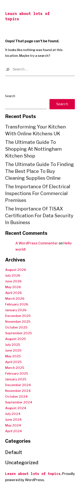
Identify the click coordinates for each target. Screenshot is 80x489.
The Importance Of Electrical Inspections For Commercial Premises (37, 193)
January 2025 (15, 379)
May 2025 (13, 356)
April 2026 (13, 293)
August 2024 (15, 408)
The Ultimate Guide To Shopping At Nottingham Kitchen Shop (33, 149)
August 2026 (15, 270)
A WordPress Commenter (36, 243)
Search (10, 96)
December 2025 (18, 316)
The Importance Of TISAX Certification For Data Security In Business (39, 215)
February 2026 (16, 304)
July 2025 (12, 345)
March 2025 (14, 368)
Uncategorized (21, 462)
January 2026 (15, 310)
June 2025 (13, 350)
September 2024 (18, 402)
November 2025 (17, 322)
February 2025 (16, 373)
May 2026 (13, 287)
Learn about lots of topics (33, 473)
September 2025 (18, 333)
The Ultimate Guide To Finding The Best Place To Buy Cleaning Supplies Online (39, 171)
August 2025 (15, 339)
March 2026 (14, 299)
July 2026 (12, 275)
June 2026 (13, 281)
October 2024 (16, 396)
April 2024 (13, 431)
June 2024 (13, 420)
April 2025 (13, 362)
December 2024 (18, 385)
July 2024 (12, 414)
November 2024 (18, 391)
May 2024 (13, 425)
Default (13, 452)
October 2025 (16, 327)
